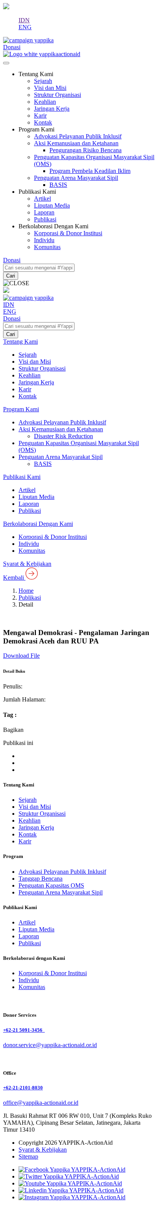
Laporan (44, 212)
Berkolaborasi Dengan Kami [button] (53, 226)
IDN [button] (24, 20)
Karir (40, 115)
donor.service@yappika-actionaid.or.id (50, 1045)
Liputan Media (52, 205)
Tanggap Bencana (41, 878)
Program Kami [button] (36, 129)
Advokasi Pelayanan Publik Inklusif (78, 136)
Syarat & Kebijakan (27, 563)
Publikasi (45, 219)
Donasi (11, 318)
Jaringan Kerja (51, 108)
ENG (25, 27)
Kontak (43, 122)
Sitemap (28, 1156)
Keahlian (45, 101)
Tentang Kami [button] (36, 74)
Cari (10, 276)
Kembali (14, 577)
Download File (21, 655)
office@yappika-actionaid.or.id (40, 1102)
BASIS (58, 184)
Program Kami (21, 409)
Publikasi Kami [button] (37, 191)
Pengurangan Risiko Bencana (85, 150)
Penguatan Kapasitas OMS (51, 885)
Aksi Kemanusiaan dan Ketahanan (76, 143)
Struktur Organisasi (57, 94)
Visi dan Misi (50, 88)
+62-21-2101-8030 (23, 1088)
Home (26, 590)
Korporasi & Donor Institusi (68, 233)
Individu (44, 240)
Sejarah (43, 81)
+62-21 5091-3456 (24, 1030)
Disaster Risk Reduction (63, 436)
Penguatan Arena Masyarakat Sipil (76, 178)
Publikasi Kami (22, 477)
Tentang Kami (20, 341)
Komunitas (47, 247)
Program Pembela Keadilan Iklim (89, 171)
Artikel (42, 198)
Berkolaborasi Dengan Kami (38, 523)
